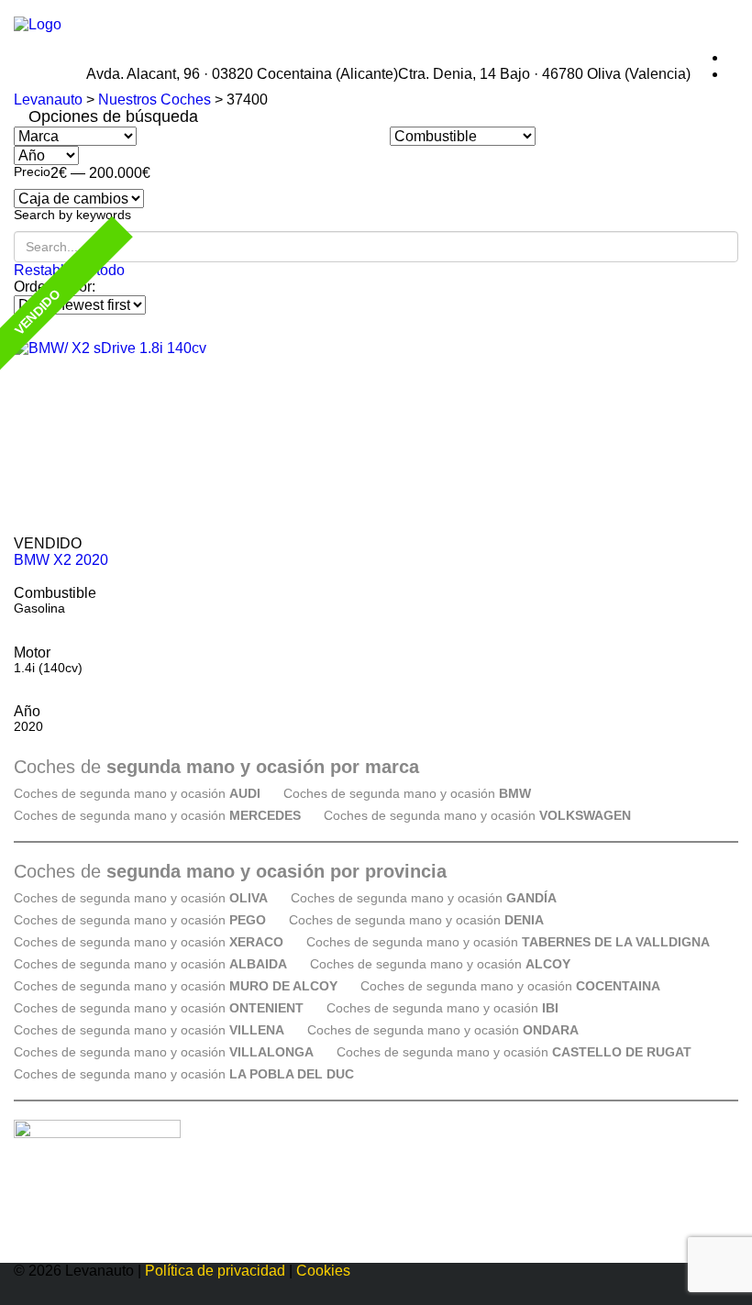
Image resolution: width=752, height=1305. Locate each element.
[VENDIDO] (376, 438)
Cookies (323, 1270)
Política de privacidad (215, 1270)
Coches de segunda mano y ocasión (137, 793)
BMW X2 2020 (61, 560)
